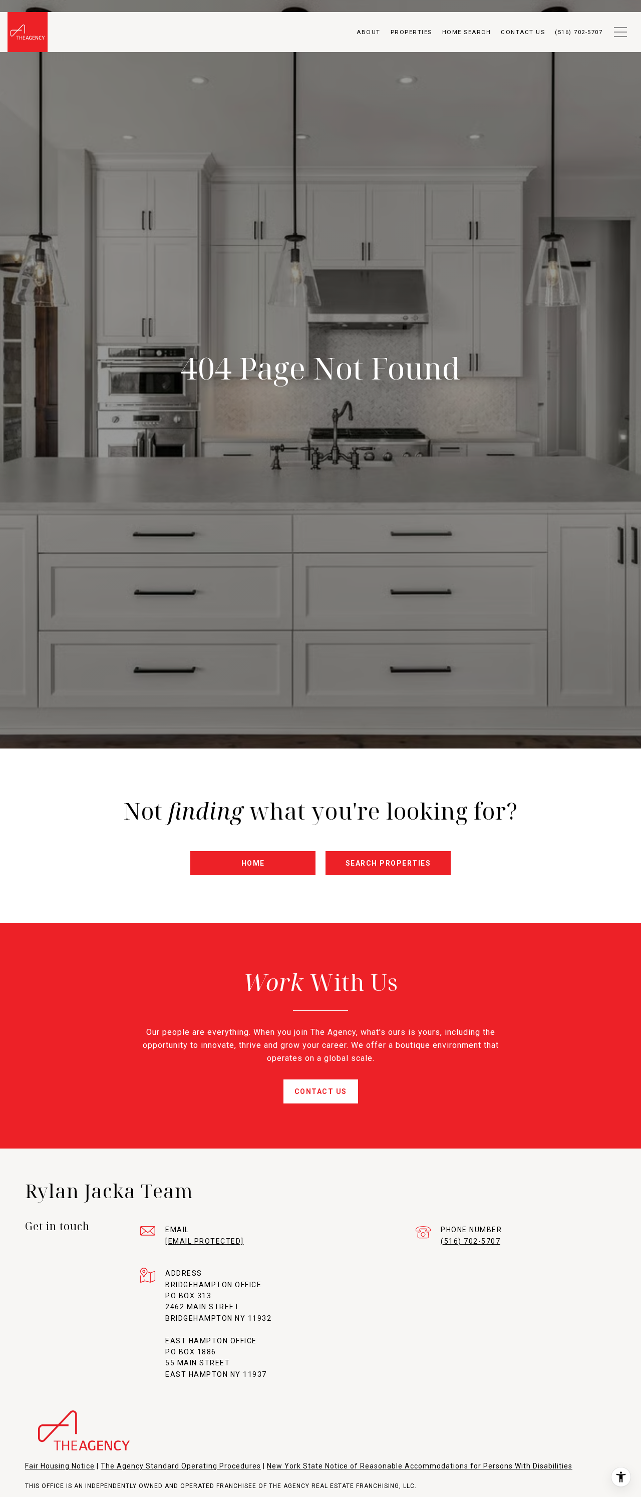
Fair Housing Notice (60, 1466)
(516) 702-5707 (470, 1241)
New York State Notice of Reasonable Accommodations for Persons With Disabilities (419, 1466)
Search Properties (388, 863)
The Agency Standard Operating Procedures (181, 1466)
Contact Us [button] (320, 1091)
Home (253, 863)
